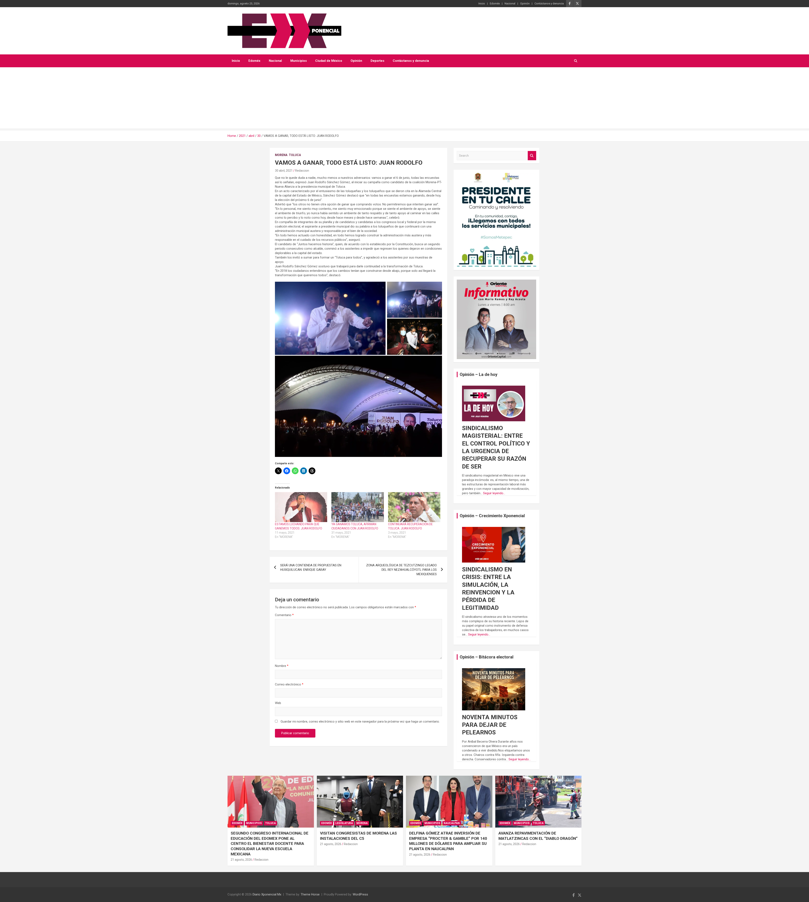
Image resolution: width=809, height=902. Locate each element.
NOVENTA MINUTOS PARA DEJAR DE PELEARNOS (489, 725)
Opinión (525, 3)
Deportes (377, 61)
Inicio (481, 3)
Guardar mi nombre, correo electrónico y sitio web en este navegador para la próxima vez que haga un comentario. (360, 721)
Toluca (295, 155)
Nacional (510, 3)
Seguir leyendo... (494, 493)
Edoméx (495, 3)
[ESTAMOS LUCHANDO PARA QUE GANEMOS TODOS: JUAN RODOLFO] (301, 507)
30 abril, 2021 (284, 170)
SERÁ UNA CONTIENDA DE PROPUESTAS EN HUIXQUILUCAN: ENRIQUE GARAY (310, 567)
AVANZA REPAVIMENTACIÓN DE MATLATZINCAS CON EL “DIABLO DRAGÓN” (538, 836)
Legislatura (344, 823)
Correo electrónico (289, 684)
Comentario (284, 615)
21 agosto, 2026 (241, 859)
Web (278, 703)
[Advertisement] (404, 98)
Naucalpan (452, 823)
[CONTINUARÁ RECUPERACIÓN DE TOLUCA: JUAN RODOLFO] (414, 507)
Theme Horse (310, 894)
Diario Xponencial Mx (267, 894)
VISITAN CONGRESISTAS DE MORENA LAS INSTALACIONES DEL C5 (358, 836)
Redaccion (302, 170)
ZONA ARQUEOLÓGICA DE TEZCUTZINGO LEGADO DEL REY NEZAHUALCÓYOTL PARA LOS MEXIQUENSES (401, 569)
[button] (330, 318)
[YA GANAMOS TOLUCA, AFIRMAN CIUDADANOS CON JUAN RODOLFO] (357, 507)
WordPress (360, 894)
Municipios (298, 61)
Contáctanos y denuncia (549, 3)
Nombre (281, 666)
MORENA (281, 155)
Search (532, 155)
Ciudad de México (328, 61)
